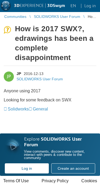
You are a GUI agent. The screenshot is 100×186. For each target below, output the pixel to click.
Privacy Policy (55, 181)
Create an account (73, 168)
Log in (27, 168)
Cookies (89, 181)
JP (19, 74)
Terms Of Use (16, 181)
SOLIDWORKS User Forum (40, 79)
